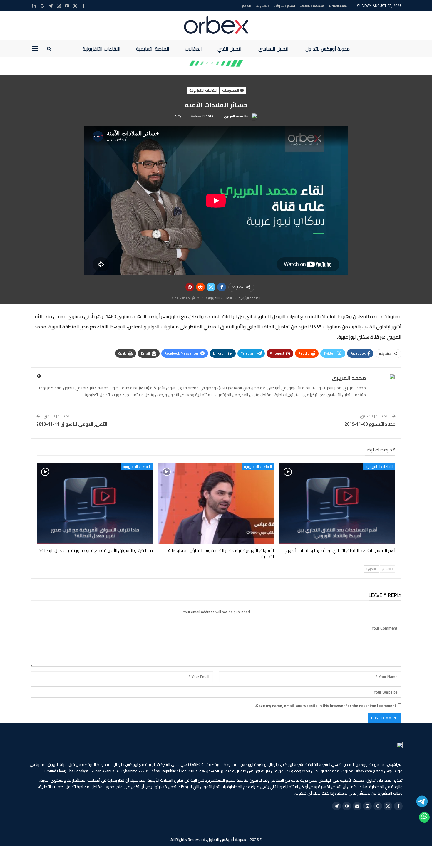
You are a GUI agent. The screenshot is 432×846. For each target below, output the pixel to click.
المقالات (193, 48)
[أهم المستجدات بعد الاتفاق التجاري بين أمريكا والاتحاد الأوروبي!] (337, 503)
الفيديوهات (231, 90)
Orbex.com (338, 5)
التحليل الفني (230, 48)
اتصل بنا (262, 5)
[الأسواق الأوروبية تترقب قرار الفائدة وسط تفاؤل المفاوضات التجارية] (216, 503)
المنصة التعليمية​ (152, 48)
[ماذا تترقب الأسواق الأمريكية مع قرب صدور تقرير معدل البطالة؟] (95, 503)
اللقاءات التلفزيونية (101, 48)
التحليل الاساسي (274, 48)
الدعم (246, 5)
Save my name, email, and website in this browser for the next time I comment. (325, 705)
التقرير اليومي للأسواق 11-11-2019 (71, 424)
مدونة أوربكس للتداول (327, 48)
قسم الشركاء (284, 5)
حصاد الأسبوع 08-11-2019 (370, 424)
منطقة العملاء (311, 5)
